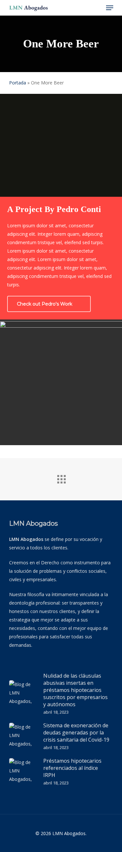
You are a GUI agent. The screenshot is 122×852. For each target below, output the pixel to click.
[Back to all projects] (61, 477)
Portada (17, 83)
